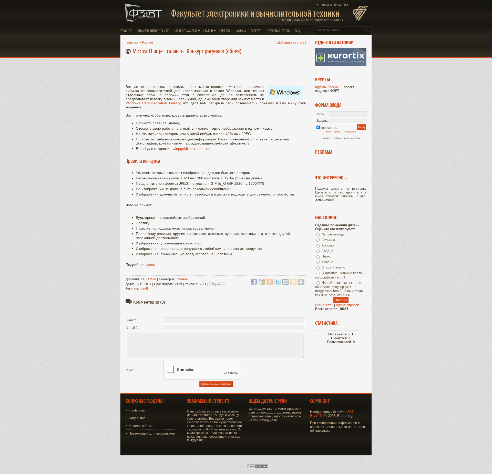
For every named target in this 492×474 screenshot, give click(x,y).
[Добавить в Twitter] (277, 282)
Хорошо (328, 245)
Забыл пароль (333, 131)
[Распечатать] (301, 282)
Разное (147, 42)
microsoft (141, 288)
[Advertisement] (217, 68)
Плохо (326, 256)
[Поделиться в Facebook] (254, 282)
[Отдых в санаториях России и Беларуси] (340, 65)
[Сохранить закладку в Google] (262, 282)
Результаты (324, 305)
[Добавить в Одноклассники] (269, 282)
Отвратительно (333, 267)
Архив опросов (347, 305)
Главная (132, 42)
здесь (150, 265)
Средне (327, 251)
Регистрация (323, 4)
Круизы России (327, 87)
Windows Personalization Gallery (153, 103)
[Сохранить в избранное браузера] (293, 282)
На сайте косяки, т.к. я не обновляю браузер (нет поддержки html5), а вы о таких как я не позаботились (339, 289)
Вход (337, 4)
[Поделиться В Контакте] (285, 282)
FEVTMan (148, 279)
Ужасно (327, 262)
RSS (345, 4)
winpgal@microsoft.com (192, 149)
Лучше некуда (333, 234)
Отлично (328, 240)
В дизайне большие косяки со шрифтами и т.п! (339, 275)
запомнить (329, 128)
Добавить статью (291, 42)
